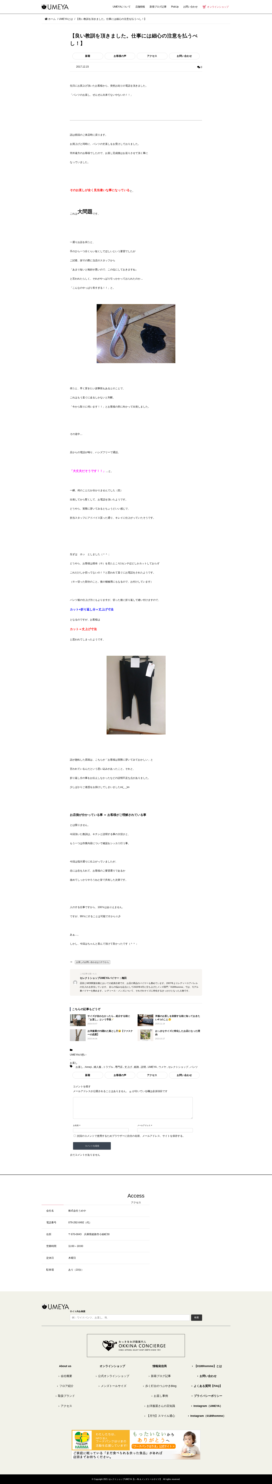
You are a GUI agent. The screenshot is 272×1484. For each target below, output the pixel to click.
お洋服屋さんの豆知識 (159, 1406)
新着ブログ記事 (158, 6)
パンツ (194, 1067)
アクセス (152, 56)
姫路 (136, 1067)
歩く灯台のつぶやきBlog (159, 1386)
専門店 (119, 1067)
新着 (87, 56)
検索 (196, 1317)
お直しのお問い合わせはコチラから (92, 962)
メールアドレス (143, 1125)
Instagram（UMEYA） (207, 1406)
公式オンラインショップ (112, 1376)
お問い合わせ (184, 56)
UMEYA (152, 1067)
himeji (88, 1067)
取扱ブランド (65, 1395)
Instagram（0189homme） (207, 1415)
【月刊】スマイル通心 (159, 1415)
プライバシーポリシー (207, 1395)
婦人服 (97, 1067)
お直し (73, 1063)
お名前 (76, 1125)
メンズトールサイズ (112, 1386)
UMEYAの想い (78, 1054)
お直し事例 (159, 1395)
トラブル (108, 1067)
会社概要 (65, 1376)
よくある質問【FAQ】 (206, 1386)
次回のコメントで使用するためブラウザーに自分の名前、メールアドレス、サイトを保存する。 (131, 1136)
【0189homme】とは (207, 1366)
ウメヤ (162, 1067)
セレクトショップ (178, 1067)
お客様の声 (120, 56)
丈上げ (128, 1067)
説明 (143, 1067)
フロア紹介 (65, 1386)
